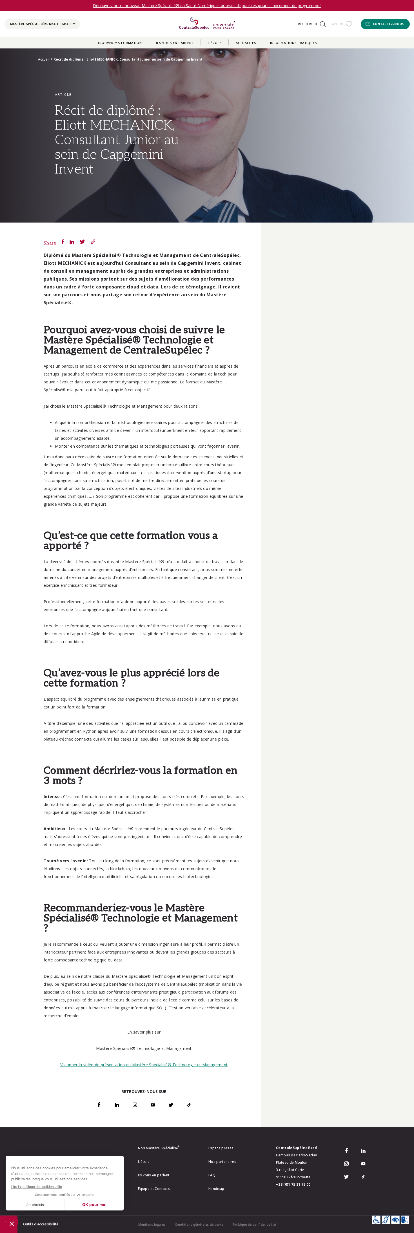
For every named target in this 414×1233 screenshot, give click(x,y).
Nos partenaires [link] (222, 1161)
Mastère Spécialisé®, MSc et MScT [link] (40, 24)
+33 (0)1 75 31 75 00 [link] (293, 1184)
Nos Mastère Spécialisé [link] (159, 1148)
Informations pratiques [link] (293, 43)
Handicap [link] (216, 1188)
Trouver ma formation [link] (119, 43)
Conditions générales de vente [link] (199, 1224)
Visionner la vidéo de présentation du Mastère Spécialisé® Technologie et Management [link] (144, 1064)
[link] (207, 23)
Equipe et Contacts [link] (154, 1188)
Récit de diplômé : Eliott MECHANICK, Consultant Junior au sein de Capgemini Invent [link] (128, 59)
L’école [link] (215, 43)
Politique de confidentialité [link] (254, 1224)
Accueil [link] (43, 59)
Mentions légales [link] (151, 1224)
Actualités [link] (246, 43)
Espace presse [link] (220, 1148)
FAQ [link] (211, 1175)
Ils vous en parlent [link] (175, 43)
